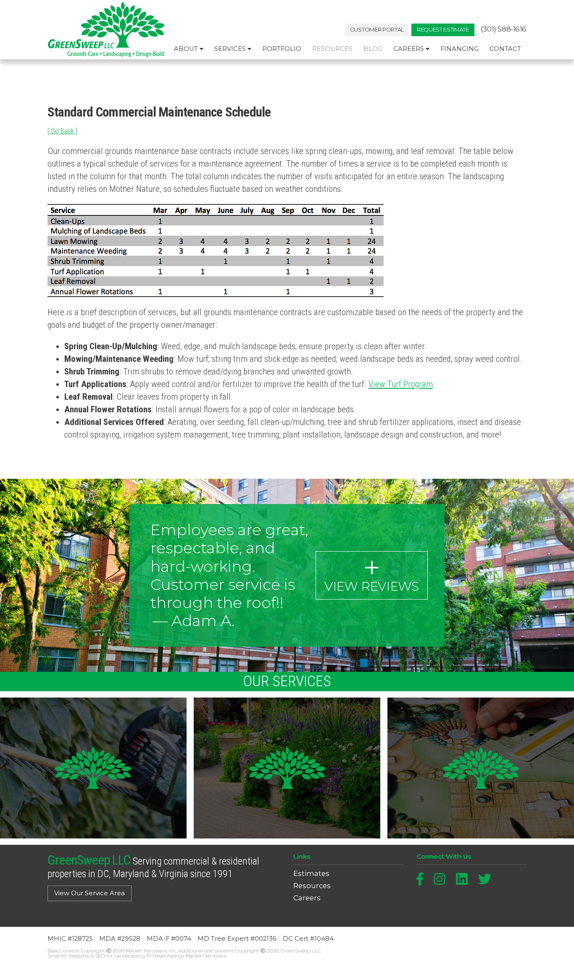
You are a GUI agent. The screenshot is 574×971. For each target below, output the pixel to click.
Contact (505, 49)
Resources (332, 49)
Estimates (311, 873)
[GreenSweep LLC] (106, 29)
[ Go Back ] (62, 131)
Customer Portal (377, 29)
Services (231, 49)
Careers (409, 49)
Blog (372, 49)
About (187, 49)
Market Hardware (205, 955)
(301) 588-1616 (504, 29)
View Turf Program (401, 384)
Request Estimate (443, 29)
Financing (459, 49)
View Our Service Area (89, 893)
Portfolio (281, 49)
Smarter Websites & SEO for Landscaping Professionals (112, 955)
